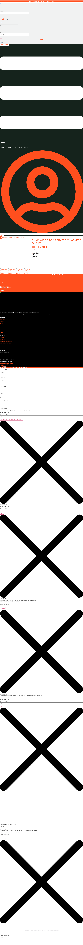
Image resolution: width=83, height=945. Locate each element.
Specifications (36, 253)
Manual (35, 256)
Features (35, 254)
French (9, 287)
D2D (16, 147)
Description (36, 252)
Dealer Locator (23, 147)
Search (1, 11)
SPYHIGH (1, 323)
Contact (1, 357)
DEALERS (3, 386)
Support (10, 147)
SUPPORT (3, 380)
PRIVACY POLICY (28, 284)
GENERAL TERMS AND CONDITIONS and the (18, 284)
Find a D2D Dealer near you (4, 316)
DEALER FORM (2, 339)
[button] (41, 252)
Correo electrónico (35, 276)
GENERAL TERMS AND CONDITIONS (6, 341)
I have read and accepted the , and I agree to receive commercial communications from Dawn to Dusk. (28, 284)
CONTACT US (2, 337)
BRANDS (3, 372)
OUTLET (3, 147)
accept (1, 282)
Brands (3, 142)
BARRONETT (2, 321)
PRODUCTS (4, 375)
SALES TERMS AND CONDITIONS (5, 343)
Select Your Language (4, 286)
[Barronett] (40, 265)
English (6, 287)
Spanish (2, 287)
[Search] (1, 15)
